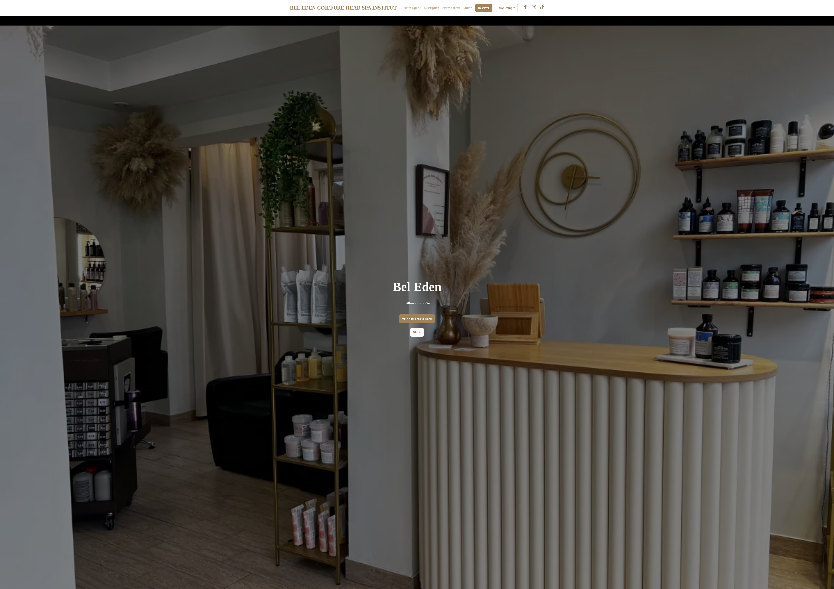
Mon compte (506, 8)
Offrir (468, 8)
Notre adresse (451, 8)
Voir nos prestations (417, 318)
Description (431, 8)
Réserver (483, 8)
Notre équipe (412, 8)
